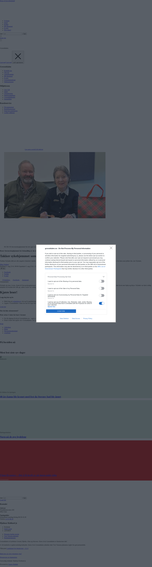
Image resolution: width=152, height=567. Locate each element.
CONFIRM (61, 311)
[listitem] (76, 277)
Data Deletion (64, 318)
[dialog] (76, 283)
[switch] (101, 281)
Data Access (76, 318)
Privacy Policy (87, 318)
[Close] (112, 249)
